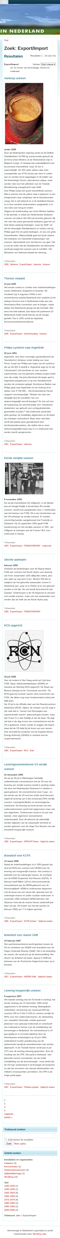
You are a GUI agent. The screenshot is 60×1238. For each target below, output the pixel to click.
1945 (6, 334)
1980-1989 (9, 1203)
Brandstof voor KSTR (17, 855)
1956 (6, 921)
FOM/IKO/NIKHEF (32, 546)
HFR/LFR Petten (31, 841)
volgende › (9, 1114)
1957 (6, 977)
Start (6, 40)
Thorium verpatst (14, 278)
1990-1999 (9, 1206)
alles (18, 1215)
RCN (26, 750)
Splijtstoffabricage (12, 1173)
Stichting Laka (39, 1234)
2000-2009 (9, 1210)
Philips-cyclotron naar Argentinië (24, 347)
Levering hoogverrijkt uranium (22, 990)
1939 (6, 264)
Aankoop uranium (15, 78)
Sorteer (36, 64)
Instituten (8, 1163)
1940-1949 (9, 1189)
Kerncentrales (11, 1166)
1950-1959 (9, 1193)
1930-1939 (9, 1186)
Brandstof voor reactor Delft (21, 935)
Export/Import (26, 264)
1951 (6, 444)
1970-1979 (9, 1199)
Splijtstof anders (47, 841)
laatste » (8, 1117)
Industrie (37, 264)
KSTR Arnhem (30, 921)
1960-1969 (9, 1196)
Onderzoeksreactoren (14, 1170)
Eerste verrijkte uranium (18, 458)
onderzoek (46, 546)
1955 (6, 611)
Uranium (46, 264)
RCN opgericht (13, 625)
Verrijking (8, 1177)
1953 (6, 546)
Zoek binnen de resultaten (20, 1139)
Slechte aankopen (15, 559)
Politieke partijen (31, 1087)
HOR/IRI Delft (30, 977)
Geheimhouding (31, 334)
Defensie (14, 264)
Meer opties (20, 1143)
